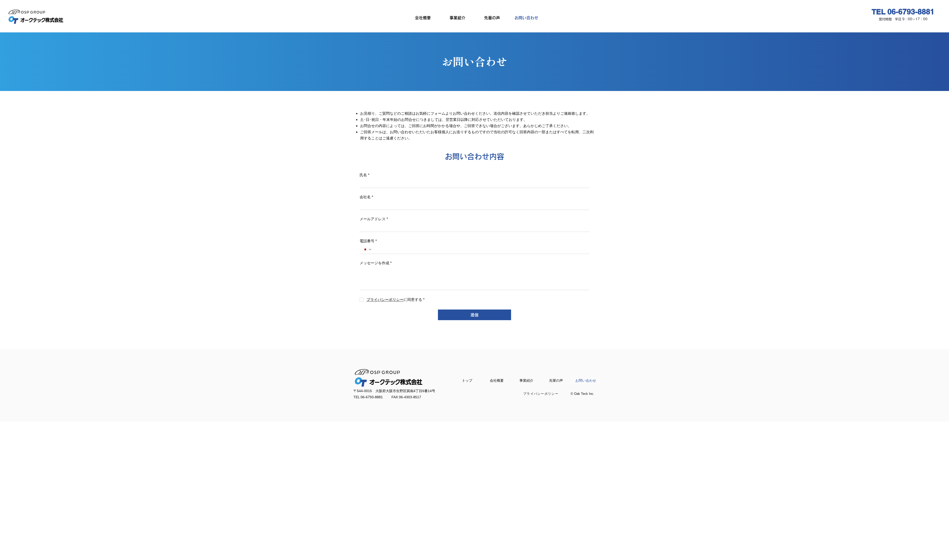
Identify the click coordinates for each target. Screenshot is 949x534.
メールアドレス (374, 219)
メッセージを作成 (376, 263)
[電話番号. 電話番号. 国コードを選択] (367, 249)
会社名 (366, 197)
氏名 (364, 175)
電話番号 (368, 241)
